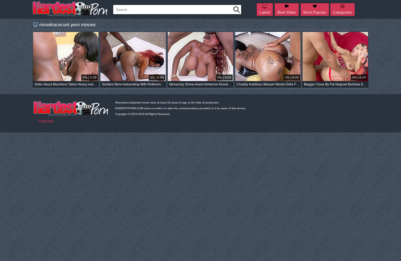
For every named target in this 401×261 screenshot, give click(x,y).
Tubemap (46, 121)
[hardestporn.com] (70, 9)
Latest (264, 12)
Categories (342, 12)
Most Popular (314, 12)
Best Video (286, 12)
